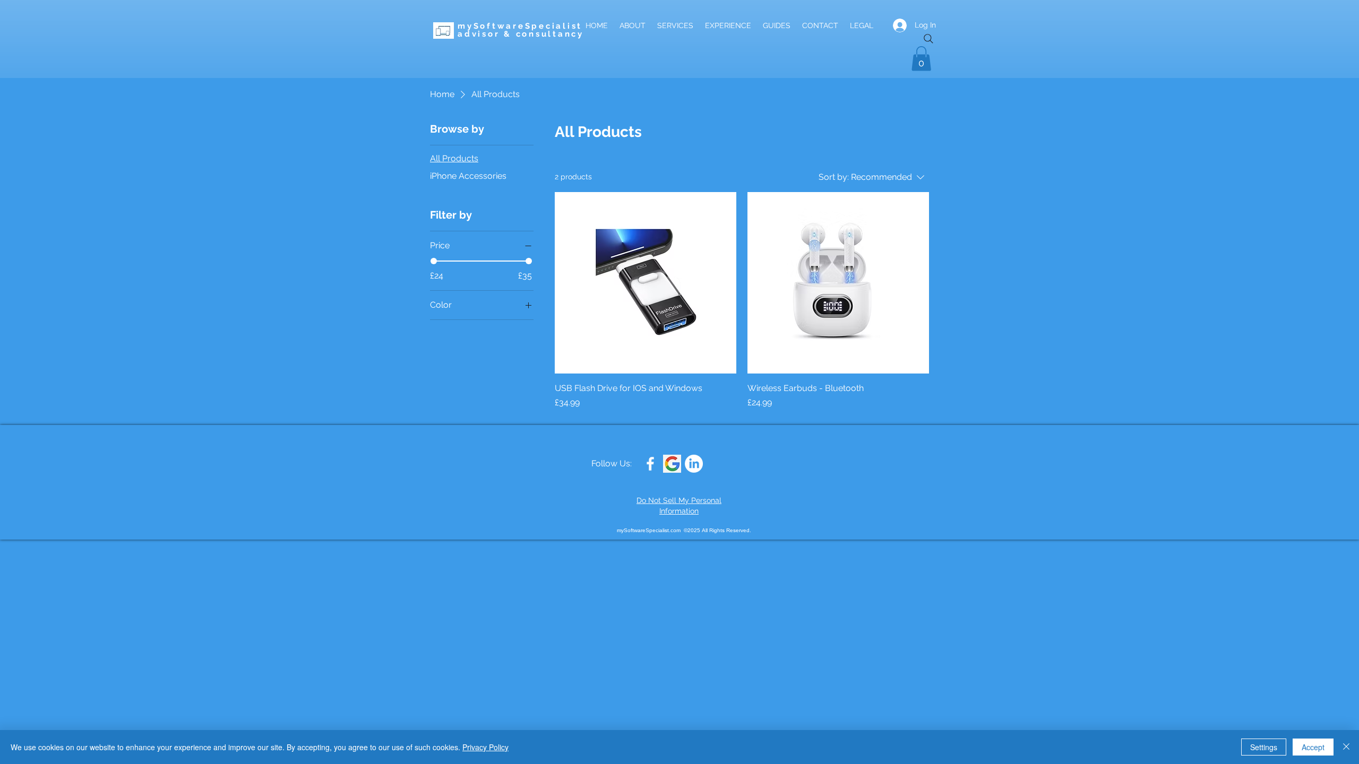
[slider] (433, 261)
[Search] (928, 39)
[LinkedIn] (694, 464)
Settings (1263, 747)
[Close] (1346, 747)
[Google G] (672, 464)
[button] (921, 58)
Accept (1313, 747)
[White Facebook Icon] (650, 464)
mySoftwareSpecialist (520, 26)
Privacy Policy (485, 747)
